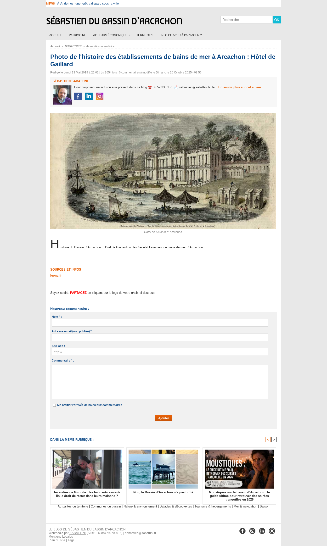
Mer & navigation (245, 506)
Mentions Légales (61, 536)
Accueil (56, 35)
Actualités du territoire (100, 46)
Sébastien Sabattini (70, 81)
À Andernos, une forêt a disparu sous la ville (88, 3)
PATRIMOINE (78, 35)
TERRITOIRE (145, 35)
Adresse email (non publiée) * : (72, 331)
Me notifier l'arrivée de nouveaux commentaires (89, 405)
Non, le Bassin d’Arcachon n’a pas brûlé (163, 492)
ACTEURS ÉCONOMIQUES (111, 35)
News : (51, 3)
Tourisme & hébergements (213, 506)
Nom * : (57, 316)
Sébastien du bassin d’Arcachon (114, 21)
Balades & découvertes (176, 506)
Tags (71, 540)
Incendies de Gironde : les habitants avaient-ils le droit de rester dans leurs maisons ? (87, 494)
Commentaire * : (63, 360)
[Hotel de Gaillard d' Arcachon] (163, 114)
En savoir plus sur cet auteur (239, 87)
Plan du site (57, 540)
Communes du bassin (106, 506)
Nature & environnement (140, 506)
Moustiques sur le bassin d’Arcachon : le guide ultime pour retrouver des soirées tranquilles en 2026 (239, 495)
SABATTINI (77, 533)
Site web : (58, 346)
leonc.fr (56, 275)
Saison (264, 506)
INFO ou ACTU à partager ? (181, 35)
